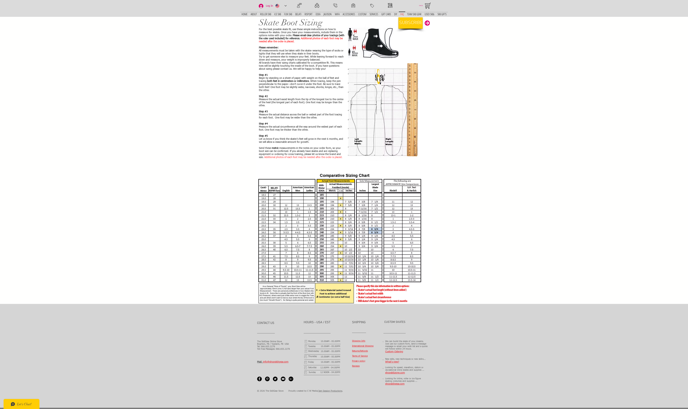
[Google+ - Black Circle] (291, 379)
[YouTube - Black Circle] (283, 379)
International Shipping (363, 346)
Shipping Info (358, 341)
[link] (422, 5)
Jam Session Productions (330, 391)
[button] (410, 23)
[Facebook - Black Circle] (259, 379)
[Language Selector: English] (281, 6)
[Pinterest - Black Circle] (267, 379)
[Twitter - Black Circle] (275, 379)
